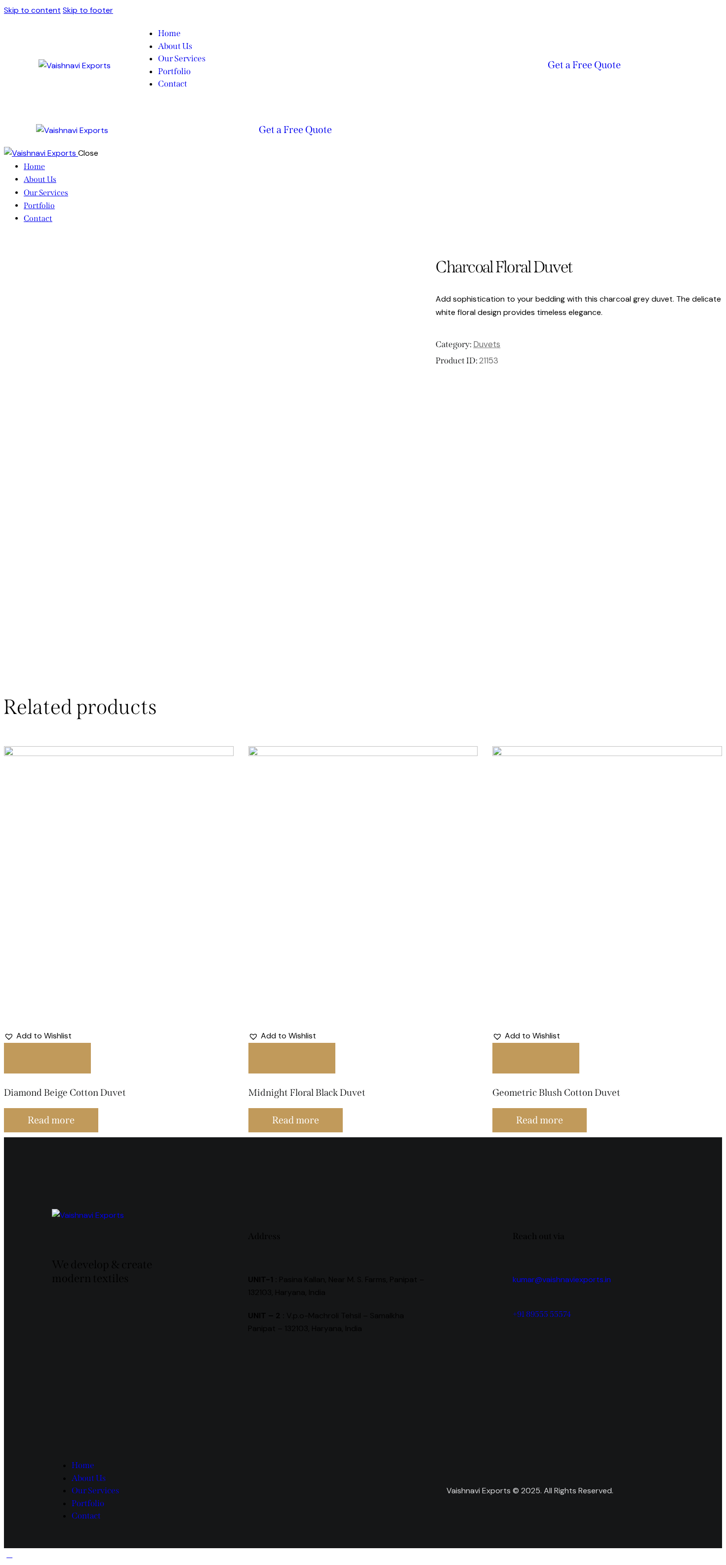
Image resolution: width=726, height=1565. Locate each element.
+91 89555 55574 (542, 1314)
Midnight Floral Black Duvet (306, 1092)
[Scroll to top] (9, 1554)
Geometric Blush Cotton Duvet (556, 1092)
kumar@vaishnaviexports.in (562, 1279)
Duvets (486, 344)
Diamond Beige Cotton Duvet (65, 1092)
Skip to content (32, 10)
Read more (51, 1120)
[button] (38, 1035)
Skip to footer (88, 10)
